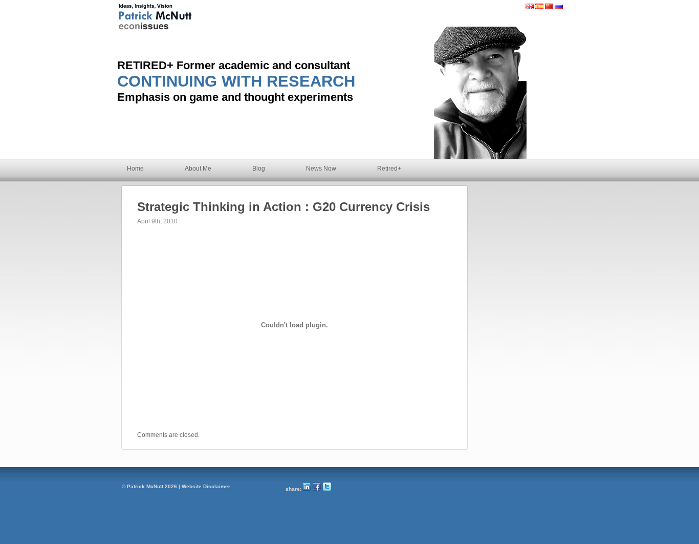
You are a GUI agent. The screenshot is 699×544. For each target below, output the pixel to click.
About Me (198, 168)
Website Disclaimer (206, 486)
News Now (321, 168)
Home (135, 168)
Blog (258, 168)
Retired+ (389, 168)
